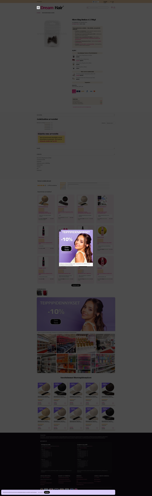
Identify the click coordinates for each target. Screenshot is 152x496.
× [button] (59, 231)
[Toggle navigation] (38, 7)
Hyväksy (47, 492)
